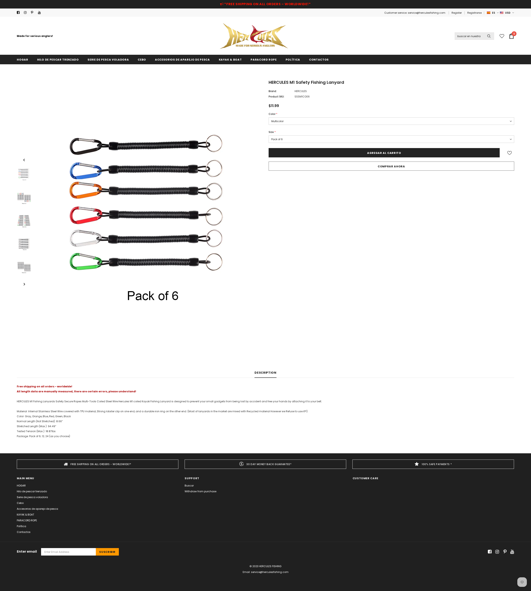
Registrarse (474, 13)
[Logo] (254, 36)
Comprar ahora (391, 166)
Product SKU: (276, 96)
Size (272, 132)
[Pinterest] (33, 12)
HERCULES (301, 91)
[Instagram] (26, 12)
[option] (148, 220)
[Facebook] (19, 12)
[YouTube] (40, 12)
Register (457, 13)
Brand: (273, 91)
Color (273, 114)
